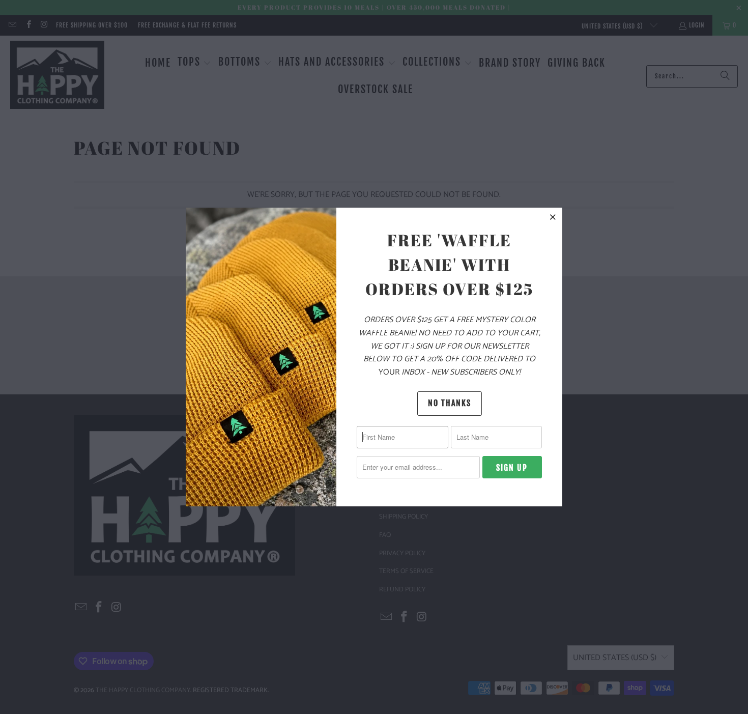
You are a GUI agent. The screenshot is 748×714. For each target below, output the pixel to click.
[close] (553, 217)
